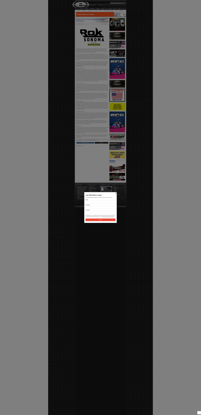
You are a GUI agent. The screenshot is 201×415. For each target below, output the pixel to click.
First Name (88, 204)
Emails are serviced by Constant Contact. (108, 216)
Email (87, 199)
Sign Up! (100, 219)
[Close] (115, 193)
